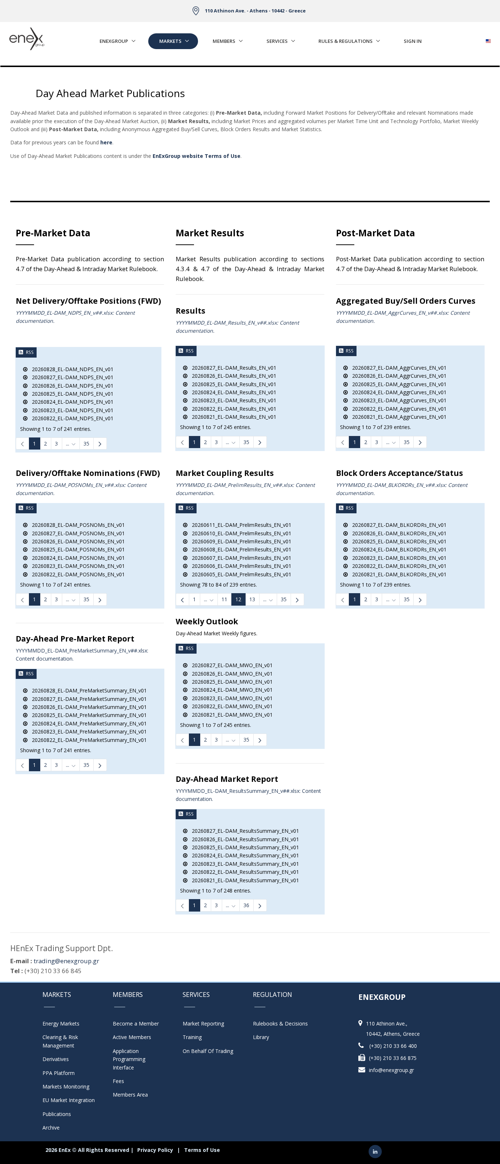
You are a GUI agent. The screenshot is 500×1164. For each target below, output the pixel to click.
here (106, 142)
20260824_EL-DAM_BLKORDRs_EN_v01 (397, 549)
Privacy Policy (155, 1149)
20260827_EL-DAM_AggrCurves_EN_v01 (397, 367)
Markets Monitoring (65, 1086)
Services (277, 41)
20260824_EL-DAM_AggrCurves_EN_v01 (397, 392)
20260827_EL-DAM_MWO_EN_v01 (230, 665)
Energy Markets (60, 1023)
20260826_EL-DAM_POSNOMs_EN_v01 (76, 541)
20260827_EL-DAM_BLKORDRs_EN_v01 (397, 524)
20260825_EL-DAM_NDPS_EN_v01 (70, 393)
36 (246, 905)
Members (224, 41)
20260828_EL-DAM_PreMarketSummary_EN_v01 (87, 690)
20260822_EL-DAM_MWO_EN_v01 (230, 706)
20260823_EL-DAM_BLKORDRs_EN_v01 (397, 557)
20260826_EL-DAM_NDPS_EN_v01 (70, 385)
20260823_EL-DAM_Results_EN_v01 (231, 400)
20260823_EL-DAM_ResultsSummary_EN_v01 (243, 863)
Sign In (413, 41)
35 (86, 443)
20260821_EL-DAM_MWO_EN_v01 (230, 714)
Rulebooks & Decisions (280, 1023)
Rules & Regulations (345, 41)
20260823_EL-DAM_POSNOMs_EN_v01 (76, 565)
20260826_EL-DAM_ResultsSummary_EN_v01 (243, 839)
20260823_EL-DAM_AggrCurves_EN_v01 (397, 400)
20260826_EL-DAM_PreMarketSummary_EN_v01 (87, 706)
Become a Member (136, 1023)
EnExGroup (114, 41)
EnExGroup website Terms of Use (196, 155)
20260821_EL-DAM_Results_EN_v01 (231, 416)
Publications (56, 1114)
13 (252, 599)
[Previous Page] (182, 599)
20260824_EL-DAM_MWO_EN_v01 (230, 689)
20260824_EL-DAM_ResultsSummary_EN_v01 (243, 855)
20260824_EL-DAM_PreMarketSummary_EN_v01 (87, 723)
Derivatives (55, 1059)
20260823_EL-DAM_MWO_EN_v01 (230, 698)
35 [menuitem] (284, 599)
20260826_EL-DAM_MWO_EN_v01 (230, 673)
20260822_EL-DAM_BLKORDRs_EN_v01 (397, 565)
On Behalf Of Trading (208, 1050)
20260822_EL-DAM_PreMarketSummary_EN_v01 (87, 739)
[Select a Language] (488, 39)
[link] (22, 443)
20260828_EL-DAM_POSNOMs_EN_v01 (76, 524)
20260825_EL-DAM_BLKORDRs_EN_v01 (397, 541)
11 (224, 599)
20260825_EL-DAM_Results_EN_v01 (231, 384)
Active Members (132, 1037)
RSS (30, 352)
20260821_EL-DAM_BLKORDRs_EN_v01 (397, 574)
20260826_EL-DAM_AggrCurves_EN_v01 (397, 375)
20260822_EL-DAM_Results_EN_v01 (231, 408)
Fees (118, 1081)
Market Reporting (203, 1023)
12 (238, 599)
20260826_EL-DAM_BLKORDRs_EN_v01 (397, 533)
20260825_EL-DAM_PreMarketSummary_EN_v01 (87, 715)
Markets (170, 41)
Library (261, 1037)
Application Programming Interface (133, 1059)
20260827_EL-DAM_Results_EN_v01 (231, 367)
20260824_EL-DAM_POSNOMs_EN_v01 (76, 557)
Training (192, 1037)
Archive (51, 1127)
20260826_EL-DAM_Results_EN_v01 (231, 375)
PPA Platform (58, 1072)
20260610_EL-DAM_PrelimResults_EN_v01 (239, 533)
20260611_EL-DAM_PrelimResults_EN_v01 (239, 524)
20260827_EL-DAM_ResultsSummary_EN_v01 (243, 830)
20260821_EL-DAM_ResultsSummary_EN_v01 (243, 880)
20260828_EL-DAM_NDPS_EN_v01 (70, 369)
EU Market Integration (68, 1100)
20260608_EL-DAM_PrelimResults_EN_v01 (239, 549)
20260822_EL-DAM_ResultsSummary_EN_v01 (243, 871)
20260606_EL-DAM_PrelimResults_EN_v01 (239, 565)
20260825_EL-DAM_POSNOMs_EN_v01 (76, 549)
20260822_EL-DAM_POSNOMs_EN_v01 (76, 574)
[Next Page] (100, 443)
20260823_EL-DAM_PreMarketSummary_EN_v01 (87, 731)
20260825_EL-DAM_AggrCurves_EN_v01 (397, 384)
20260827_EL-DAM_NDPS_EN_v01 (70, 377)
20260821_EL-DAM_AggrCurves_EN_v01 (397, 416)
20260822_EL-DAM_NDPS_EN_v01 (70, 418)
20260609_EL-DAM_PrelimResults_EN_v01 (239, 541)
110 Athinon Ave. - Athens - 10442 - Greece (255, 10)
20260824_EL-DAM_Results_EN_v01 (231, 392)
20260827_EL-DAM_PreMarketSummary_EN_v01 (87, 698)
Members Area (130, 1094)
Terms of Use (202, 1149)
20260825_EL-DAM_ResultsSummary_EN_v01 (243, 847)
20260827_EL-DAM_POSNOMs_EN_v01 (76, 533)
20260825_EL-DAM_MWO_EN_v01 (230, 681)
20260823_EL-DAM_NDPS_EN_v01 (70, 410)
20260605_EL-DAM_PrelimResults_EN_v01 (239, 574)
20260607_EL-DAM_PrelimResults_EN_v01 (239, 557)
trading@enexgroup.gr (66, 961)
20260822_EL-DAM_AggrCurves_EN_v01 (397, 408)
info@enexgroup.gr (391, 1070)
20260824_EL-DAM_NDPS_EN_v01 (70, 401)
